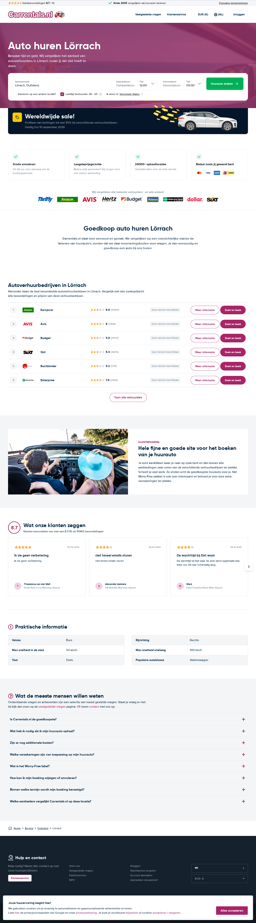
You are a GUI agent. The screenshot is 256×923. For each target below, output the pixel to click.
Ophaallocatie (22, 81)
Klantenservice (176, 14)
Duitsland (42, 828)
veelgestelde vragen (52, 707)
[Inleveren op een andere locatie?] (14, 94)
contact (94, 707)
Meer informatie (205, 310)
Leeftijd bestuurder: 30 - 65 (81, 94)
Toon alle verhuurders (128, 397)
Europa (29, 828)
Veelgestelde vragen (148, 14)
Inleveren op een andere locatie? (36, 94)
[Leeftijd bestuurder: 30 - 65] (62, 94)
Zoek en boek (233, 310)
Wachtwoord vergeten (143, 870)
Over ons (74, 866)
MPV (72, 880)
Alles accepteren (232, 910)
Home (17, 828)
